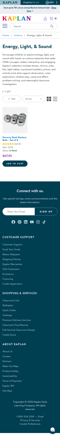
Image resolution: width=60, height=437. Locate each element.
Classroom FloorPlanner (15, 325)
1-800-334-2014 (25, 416)
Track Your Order (11, 249)
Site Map (7, 390)
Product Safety (10, 371)
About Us (7, 351)
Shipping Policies (11, 259)
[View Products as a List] (55, 98)
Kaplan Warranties (12, 264)
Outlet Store (9, 334)
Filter (13, 99)
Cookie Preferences (30, 423)
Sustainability (9, 376)
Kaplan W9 (8, 385)
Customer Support (12, 244)
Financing (7, 278)
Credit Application (12, 283)
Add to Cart (17, 163)
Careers (6, 356)
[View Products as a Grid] (48, 98)
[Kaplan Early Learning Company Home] (17, 18)
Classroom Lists (10, 300)
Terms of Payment (12, 380)
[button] (56, 2)
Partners (7, 361)
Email (41, 416)
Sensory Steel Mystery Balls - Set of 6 (14, 138)
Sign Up (46, 211)
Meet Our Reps (10, 366)
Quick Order (9, 310)
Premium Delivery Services (16, 320)
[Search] (52, 26)
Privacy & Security (30, 420)
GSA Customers (11, 269)
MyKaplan (7, 305)
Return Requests (11, 254)
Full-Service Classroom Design (18, 329)
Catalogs (7, 315)
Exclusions (8, 274)
